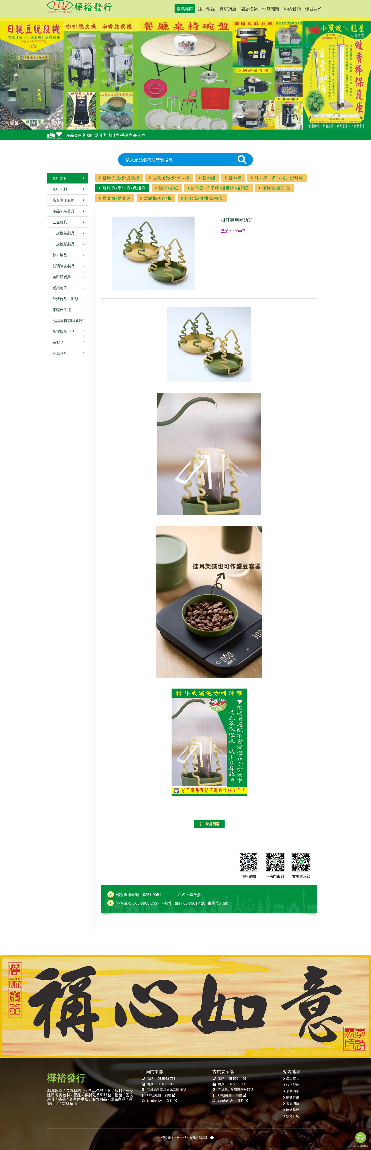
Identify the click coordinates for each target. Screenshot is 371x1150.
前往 (168, 1095)
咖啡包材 (58, 189)
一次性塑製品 (62, 232)
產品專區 (184, 9)
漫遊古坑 (313, 9)
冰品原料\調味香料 (66, 320)
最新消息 (227, 9)
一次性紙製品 (62, 243)
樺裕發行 (91, 8)
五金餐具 (58, 222)
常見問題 (270, 9)
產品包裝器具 (62, 211)
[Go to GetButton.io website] (361, 1145)
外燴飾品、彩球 (63, 298)
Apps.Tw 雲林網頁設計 (192, 1137)
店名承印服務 (62, 200)
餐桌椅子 (58, 287)
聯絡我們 (292, 9)
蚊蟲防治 (58, 353)
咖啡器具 (58, 178)
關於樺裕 (249, 9)
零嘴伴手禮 (60, 309)
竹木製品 (58, 254)
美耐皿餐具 (60, 276)
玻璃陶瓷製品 (62, 265)
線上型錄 (206, 9)
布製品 (56, 342)
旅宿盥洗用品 (62, 331)
